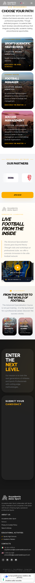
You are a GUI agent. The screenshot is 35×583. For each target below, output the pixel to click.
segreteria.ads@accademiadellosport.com (17, 549)
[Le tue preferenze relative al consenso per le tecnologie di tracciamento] (3, 579)
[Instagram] (3, 559)
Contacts (6, 544)
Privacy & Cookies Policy (9, 525)
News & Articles (6, 528)
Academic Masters (9, 539)
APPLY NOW (17, 195)
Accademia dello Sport (9, 518)
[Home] (9, 3)
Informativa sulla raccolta (11, 581)
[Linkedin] (11, 559)
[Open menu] (31, 3)
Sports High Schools (10, 536)
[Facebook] (7, 559)
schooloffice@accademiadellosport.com (17, 555)
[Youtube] (16, 559)
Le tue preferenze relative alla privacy (19, 576)
